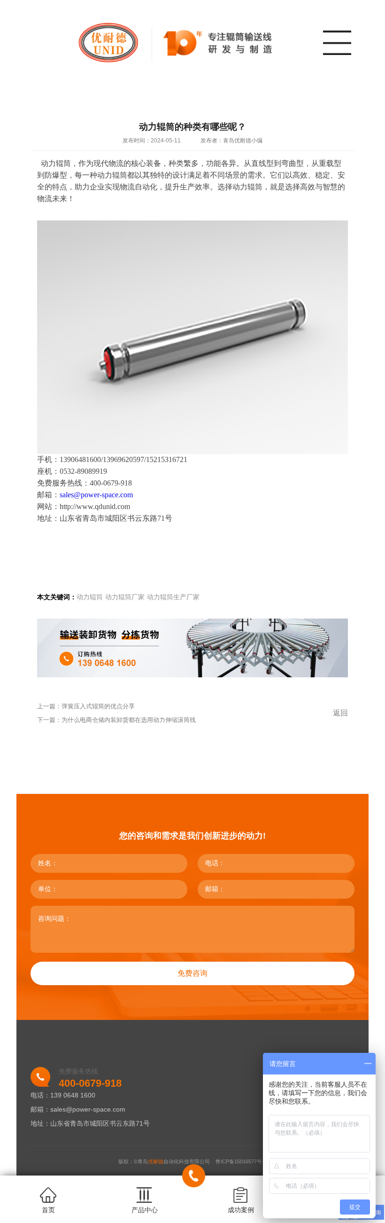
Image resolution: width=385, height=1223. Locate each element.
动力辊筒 (90, 597)
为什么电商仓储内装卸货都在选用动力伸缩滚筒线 (129, 719)
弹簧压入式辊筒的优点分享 (98, 706)
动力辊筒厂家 (125, 597)
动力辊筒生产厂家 (173, 597)
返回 (340, 713)
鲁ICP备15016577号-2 (241, 1161)
